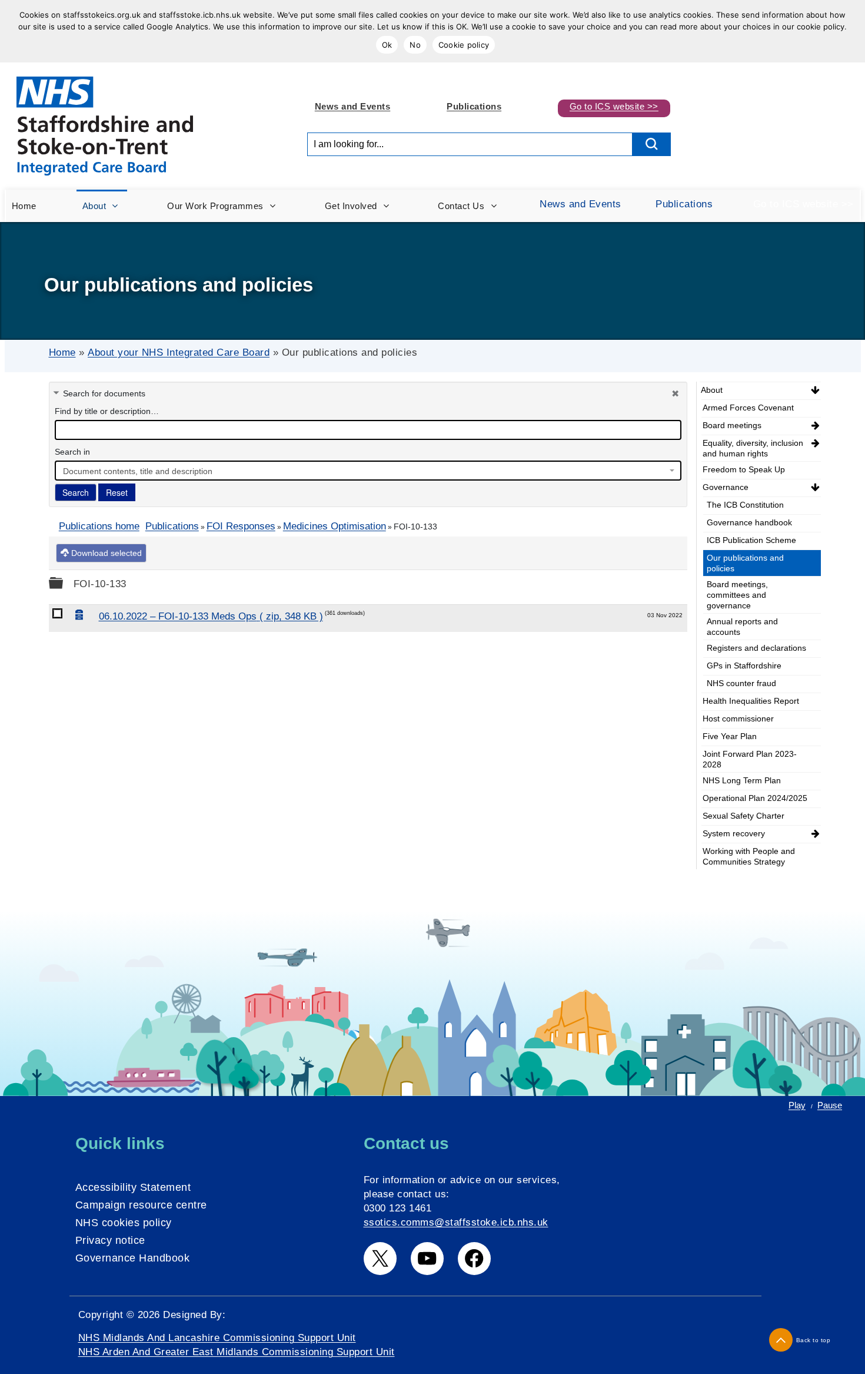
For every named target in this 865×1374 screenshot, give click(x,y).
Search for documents (104, 393)
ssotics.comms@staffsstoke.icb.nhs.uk (456, 1222)
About (712, 390)
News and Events (353, 106)
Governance (725, 487)
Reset (117, 492)
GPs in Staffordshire (744, 665)
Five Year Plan (730, 736)
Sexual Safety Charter (743, 815)
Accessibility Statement (133, 1187)
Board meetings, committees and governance (737, 595)
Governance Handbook (132, 1258)
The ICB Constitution (745, 504)
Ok (387, 44)
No (415, 44)
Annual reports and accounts (742, 627)
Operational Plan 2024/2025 (755, 798)
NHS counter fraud (741, 683)
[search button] (651, 144)
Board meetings (732, 425)
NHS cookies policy (123, 1223)
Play (797, 1105)
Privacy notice (110, 1240)
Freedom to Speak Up (744, 469)
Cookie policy (463, 44)
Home (62, 352)
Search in (72, 451)
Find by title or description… (107, 411)
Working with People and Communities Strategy (749, 856)
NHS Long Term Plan (742, 780)
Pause (829, 1105)
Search (75, 492)
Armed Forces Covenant (748, 407)
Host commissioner (738, 718)
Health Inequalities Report (751, 701)
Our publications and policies (745, 563)
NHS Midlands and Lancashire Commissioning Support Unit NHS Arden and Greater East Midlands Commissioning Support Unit (236, 1345)
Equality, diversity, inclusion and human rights (753, 448)
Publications (474, 106)
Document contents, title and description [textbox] (137, 471)
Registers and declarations (756, 648)
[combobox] (368, 471)
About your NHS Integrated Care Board (179, 352)
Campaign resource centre (141, 1205)
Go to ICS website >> (614, 106)
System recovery (734, 833)
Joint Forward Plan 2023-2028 (750, 759)
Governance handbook (749, 522)
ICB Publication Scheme (751, 540)
